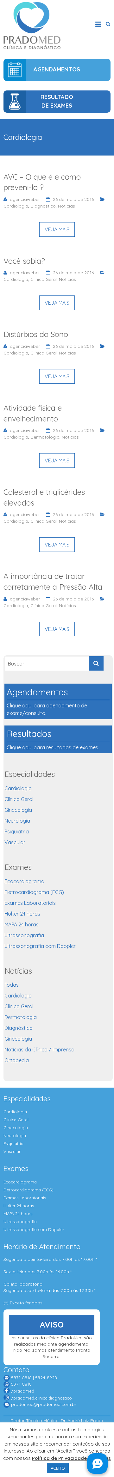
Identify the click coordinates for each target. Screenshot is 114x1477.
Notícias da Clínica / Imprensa (39, 1049)
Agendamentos (57, 69)
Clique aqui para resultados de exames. (53, 739)
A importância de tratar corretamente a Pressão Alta (52, 581)
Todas (11, 985)
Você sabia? (24, 261)
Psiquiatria (16, 831)
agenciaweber (25, 199)
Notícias (66, 206)
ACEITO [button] (58, 1468)
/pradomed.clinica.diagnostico (41, 1398)
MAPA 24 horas (21, 924)
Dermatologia (45, 437)
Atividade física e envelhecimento (32, 413)
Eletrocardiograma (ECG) (34, 892)
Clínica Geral (43, 279)
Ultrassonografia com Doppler (40, 946)
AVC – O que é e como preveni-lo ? (42, 182)
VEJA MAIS (57, 229)
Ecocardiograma (24, 881)
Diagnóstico (43, 206)
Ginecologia (18, 810)
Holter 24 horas (22, 914)
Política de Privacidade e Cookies (71, 1458)
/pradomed (22, 1391)
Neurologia (17, 821)
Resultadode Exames (57, 101)
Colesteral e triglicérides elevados (44, 497)
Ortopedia (16, 1060)
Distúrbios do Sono (35, 334)
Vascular (14, 842)
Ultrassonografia (24, 935)
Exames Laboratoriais (30, 903)
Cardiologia (15, 206)
